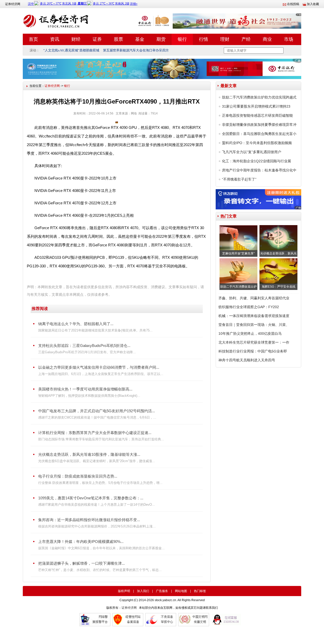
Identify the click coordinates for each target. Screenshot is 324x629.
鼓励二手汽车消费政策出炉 (238, 286)
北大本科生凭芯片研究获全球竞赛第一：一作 (253, 342)
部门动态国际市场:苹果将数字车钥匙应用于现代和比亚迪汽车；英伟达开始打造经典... (101, 439)
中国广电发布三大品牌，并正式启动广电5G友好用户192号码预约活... (96, 411)
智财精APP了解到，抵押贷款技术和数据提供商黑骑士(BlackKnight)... (89, 396)
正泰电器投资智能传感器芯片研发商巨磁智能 (257, 115)
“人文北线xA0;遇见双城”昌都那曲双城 (71, 50)
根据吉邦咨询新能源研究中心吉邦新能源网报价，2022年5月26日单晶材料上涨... (97, 526)
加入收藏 (313, 4)
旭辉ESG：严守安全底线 (278, 286)
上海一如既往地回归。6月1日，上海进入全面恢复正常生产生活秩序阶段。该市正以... (100, 374)
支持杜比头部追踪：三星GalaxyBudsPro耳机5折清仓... (84, 345)
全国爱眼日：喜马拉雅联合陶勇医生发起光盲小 (259, 134)
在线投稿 (293, 4)
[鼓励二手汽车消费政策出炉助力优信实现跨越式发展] (238, 271)
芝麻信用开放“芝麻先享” (238, 253)
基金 (139, 39)
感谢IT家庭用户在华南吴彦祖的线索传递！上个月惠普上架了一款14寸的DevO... (96, 504)
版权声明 (124, 591)
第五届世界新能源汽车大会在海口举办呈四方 (136, 50)
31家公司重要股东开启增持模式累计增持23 (256, 106)
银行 (182, 39)
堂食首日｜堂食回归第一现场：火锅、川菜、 (253, 325)
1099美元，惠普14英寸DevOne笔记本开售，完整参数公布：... (90, 498)
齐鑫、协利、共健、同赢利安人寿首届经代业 (253, 298)
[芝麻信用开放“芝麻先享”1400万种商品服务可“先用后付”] (238, 237)
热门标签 (200, 591)
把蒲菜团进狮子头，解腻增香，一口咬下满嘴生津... (81, 563)
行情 (203, 39)
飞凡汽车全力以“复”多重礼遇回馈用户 (251, 152)
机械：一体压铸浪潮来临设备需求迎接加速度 (253, 316)
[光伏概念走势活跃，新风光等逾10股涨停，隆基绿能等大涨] (278, 237)
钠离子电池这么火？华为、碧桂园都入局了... (75, 324)
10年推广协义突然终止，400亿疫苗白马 (250, 333)
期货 (161, 39)
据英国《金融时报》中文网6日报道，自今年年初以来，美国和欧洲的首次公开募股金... (101, 548)
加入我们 (143, 591)
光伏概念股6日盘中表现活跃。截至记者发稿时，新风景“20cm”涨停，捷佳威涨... (96, 461)
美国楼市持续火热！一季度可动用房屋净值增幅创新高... (85, 389)
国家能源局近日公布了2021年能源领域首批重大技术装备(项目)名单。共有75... (95, 330)
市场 (288, 39)
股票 (118, 39)
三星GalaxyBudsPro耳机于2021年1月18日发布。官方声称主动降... (87, 352)
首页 (33, 39)
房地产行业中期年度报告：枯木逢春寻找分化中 (259, 170)
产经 (246, 39)
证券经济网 (12, 4)
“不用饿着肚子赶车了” (239, 179)
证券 (97, 39)
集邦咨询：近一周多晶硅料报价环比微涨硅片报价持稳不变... (89, 520)
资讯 (54, 39)
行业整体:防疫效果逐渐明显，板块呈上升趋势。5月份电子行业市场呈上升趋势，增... (100, 483)
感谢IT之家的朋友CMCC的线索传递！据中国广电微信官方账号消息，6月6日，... (97, 417)
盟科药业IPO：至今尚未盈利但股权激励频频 (257, 143)
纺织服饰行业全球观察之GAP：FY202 (248, 307)
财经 (75, 39)
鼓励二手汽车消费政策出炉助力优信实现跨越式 (259, 97)
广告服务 (162, 591)
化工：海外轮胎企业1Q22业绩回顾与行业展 (256, 161)
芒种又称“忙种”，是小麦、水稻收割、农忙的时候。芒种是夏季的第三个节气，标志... (100, 570)
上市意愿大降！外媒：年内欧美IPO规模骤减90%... (81, 541)
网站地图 (181, 591)
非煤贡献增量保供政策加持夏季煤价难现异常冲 (259, 125)
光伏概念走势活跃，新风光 (278, 253)
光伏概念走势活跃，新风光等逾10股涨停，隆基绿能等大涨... (89, 454)
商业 (267, 39)
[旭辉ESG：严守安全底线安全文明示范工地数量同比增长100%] (278, 271)
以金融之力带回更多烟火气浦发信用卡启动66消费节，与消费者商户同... (98, 367)
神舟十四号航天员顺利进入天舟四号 (246, 360)
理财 (224, 39)
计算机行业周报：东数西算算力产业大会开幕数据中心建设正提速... (94, 432)
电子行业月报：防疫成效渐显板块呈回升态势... (77, 476)
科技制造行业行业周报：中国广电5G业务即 (252, 351)
